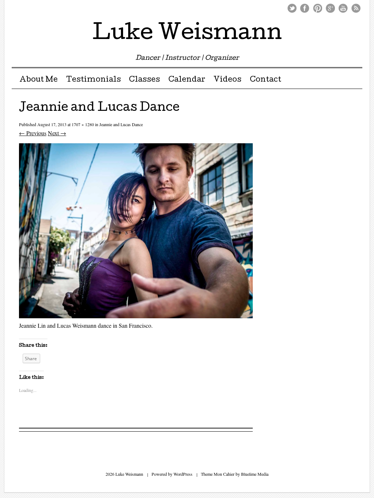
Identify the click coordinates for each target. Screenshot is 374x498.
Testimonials (93, 80)
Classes (144, 80)
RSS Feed (355, 8)
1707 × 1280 (83, 124)
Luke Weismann (187, 34)
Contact (265, 80)
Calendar (186, 80)
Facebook (304, 8)
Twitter (292, 8)
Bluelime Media (254, 474)
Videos (227, 80)
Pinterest (317, 8)
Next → (57, 133)
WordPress (182, 474)
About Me (38, 80)
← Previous (32, 133)
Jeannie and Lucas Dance (121, 124)
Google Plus (330, 8)
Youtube (343, 8)
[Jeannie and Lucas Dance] (136, 316)
